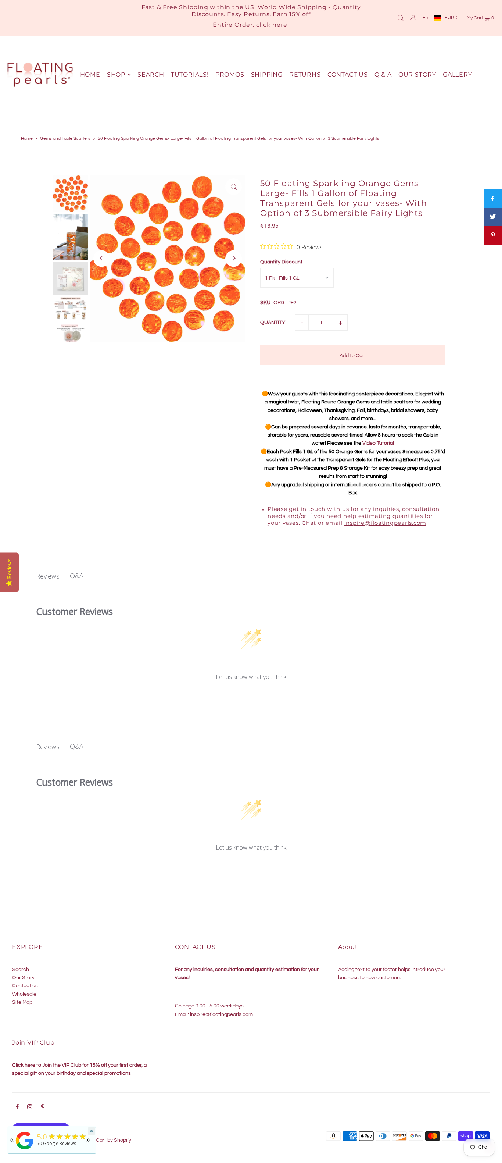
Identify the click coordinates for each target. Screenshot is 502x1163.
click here (271, 24)
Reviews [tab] (48, 576)
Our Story (23, 977)
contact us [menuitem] (347, 74)
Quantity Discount (281, 261)
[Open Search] (401, 18)
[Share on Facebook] (493, 198)
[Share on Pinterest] (493, 235)
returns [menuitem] (305, 74)
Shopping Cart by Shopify (102, 1140)
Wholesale (24, 994)
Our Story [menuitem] (417, 74)
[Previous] (101, 258)
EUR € (451, 17)
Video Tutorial (378, 443)
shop (116, 74)
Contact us (25, 985)
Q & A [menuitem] (383, 74)
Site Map (22, 1002)
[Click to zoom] (233, 186)
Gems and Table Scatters (65, 138)
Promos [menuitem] (229, 74)
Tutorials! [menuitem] (190, 74)
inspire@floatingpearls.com (385, 522)
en (425, 17)
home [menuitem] (90, 74)
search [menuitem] (150, 74)
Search (20, 969)
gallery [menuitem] (457, 74)
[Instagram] (29, 1108)
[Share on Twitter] (493, 217)
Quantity (272, 322)
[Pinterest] (43, 1108)
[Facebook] (17, 1108)
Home (27, 138)
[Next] (233, 258)
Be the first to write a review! (251, 696)
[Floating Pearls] (24, 1149)
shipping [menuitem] (267, 74)
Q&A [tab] (76, 575)
